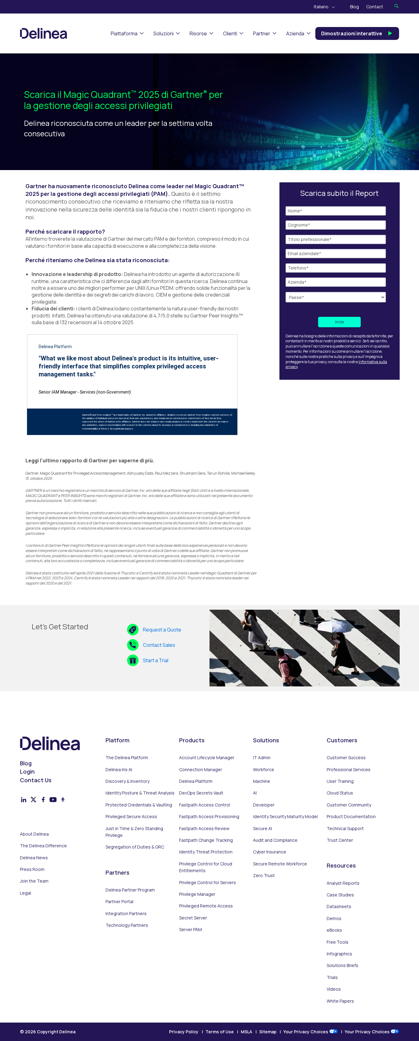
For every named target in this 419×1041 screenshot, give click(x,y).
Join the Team (34, 881)
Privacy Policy (183, 1032)
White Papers (340, 1001)
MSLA (246, 1032)
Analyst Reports (343, 883)
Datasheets (339, 906)
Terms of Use (220, 1032)
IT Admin (262, 757)
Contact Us (36, 780)
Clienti (230, 33)
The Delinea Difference (43, 846)
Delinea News (34, 857)
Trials (332, 977)
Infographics (339, 954)
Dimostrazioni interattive (351, 33)
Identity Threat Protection (206, 852)
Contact (374, 7)
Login (27, 771)
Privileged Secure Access (131, 816)
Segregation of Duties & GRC (135, 847)
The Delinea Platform (127, 757)
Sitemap (267, 1032)
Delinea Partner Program (130, 890)
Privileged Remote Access (206, 906)
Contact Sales (159, 645)
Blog (354, 7)
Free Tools (337, 942)
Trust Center (340, 840)
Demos (334, 918)
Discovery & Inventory (127, 781)
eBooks (334, 930)
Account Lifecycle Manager (206, 757)
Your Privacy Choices (306, 1032)
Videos (334, 989)
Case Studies (340, 895)
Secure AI (262, 828)
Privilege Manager (197, 894)
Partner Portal (119, 901)
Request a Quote (162, 629)
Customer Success (346, 757)
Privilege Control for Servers (207, 882)
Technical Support (345, 828)
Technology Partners (127, 925)
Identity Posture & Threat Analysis (140, 793)
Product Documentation (351, 816)
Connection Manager (200, 769)
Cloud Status (340, 793)
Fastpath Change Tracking (206, 840)
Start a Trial (155, 660)
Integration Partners (126, 913)
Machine (261, 781)
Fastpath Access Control (204, 805)
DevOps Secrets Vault (201, 793)
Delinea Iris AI (119, 769)
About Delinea (34, 834)
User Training (340, 781)
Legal (25, 893)
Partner (261, 33)
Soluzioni (163, 33)
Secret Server (193, 918)
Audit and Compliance (275, 840)
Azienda (295, 33)
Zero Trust (264, 875)
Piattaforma (124, 33)
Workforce (263, 769)
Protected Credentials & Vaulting (139, 805)
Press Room (32, 869)
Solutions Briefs (342, 965)
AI (255, 793)
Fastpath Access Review (204, 828)
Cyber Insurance (269, 852)
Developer (264, 805)
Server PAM (190, 929)
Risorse (198, 33)
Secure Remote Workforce (280, 864)
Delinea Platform (196, 781)
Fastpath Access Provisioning (209, 816)
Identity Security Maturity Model (285, 816)
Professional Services (349, 769)
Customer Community (349, 805)
